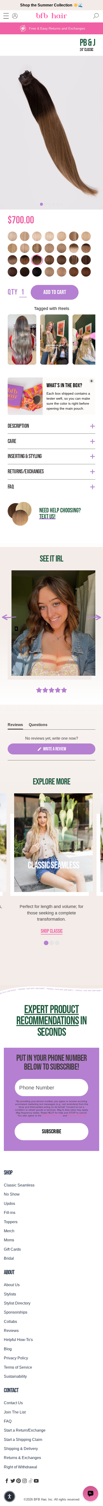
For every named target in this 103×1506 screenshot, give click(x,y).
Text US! (47, 517)
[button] (9, 1496)
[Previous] (9, 617)
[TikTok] (31, 1481)
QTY (13, 292)
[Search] (95, 16)
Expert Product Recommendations (47, 1015)
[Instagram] (25, 1481)
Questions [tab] (38, 726)
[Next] (93, 617)
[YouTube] (36, 1481)
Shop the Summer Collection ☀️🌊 (51, 5)
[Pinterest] (19, 1481)
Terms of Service (52, 1115)
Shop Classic (52, 931)
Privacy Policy (76, 1115)
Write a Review (61, 750)
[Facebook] (7, 1481)
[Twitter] (13, 1481)
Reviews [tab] (15, 726)
